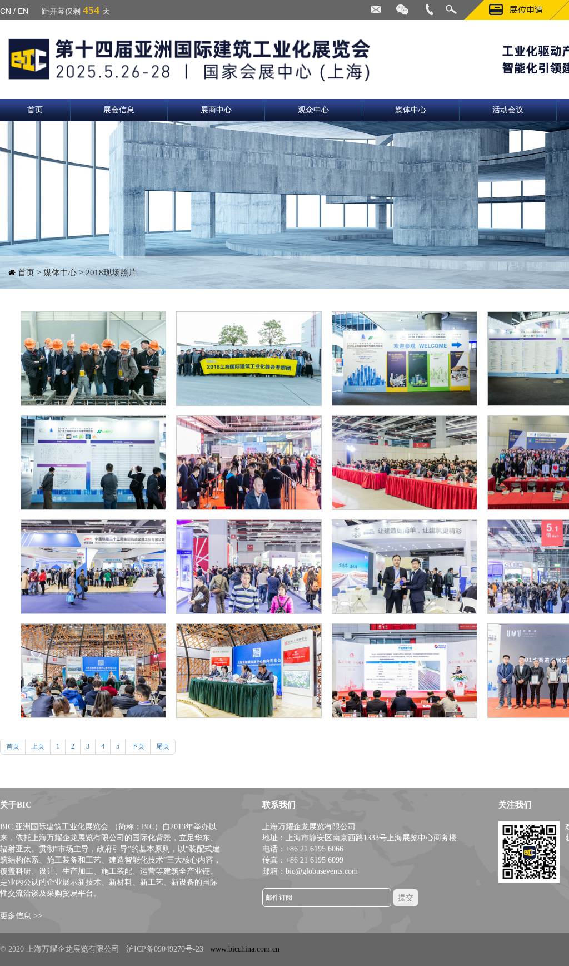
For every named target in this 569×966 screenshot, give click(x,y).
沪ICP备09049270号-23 (164, 949)
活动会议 (507, 110)
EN (23, 11)
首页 (35, 110)
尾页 (162, 746)
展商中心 (216, 110)
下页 (137, 746)
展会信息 (118, 110)
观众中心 (313, 110)
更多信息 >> (21, 915)
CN (5, 11)
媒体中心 (410, 110)
